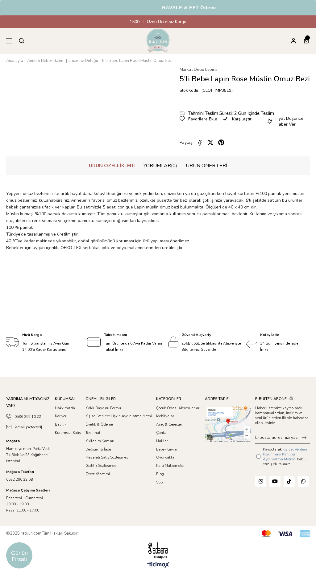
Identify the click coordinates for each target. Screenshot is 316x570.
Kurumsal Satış (68, 432)
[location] (228, 424)
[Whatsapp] (303, 481)
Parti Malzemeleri (170, 465)
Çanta (161, 432)
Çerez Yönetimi (97, 473)
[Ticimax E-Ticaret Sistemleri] (158, 565)
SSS (159, 482)
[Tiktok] (289, 481)
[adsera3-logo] (158, 550)
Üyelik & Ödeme (99, 424)
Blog (160, 473)
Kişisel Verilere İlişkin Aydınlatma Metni (118, 416)
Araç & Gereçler (169, 424)
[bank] (286, 533)
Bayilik (60, 424)
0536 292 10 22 (28, 416)
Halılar (162, 441)
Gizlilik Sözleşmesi (101, 465)
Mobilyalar (165, 416)
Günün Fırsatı (19, 555)
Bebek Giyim (166, 449)
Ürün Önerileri (206, 165)
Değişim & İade (98, 449)
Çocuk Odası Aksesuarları (178, 408)
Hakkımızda (65, 408)
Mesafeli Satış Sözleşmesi (107, 457)
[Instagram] (260, 481)
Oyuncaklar (166, 457)
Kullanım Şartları (99, 441)
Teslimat (92, 432)
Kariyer (60, 416)
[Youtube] (275, 481)
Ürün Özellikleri (112, 165)
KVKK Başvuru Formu (103, 408)
